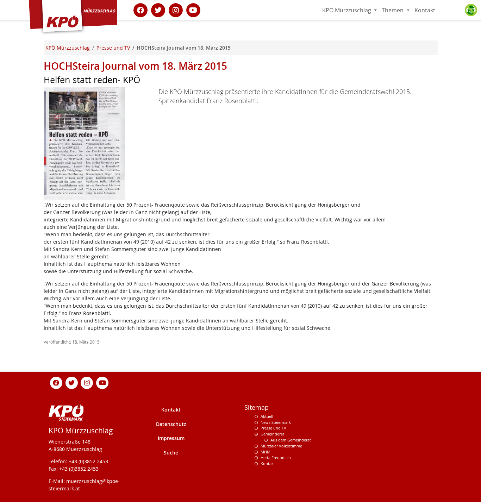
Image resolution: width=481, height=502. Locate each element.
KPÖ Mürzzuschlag (347, 10)
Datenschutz (171, 424)
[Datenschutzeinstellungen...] (471, 10)
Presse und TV (273, 428)
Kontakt (424, 10)
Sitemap (256, 407)
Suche (171, 452)
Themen (393, 10)
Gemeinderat (272, 434)
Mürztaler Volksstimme (281, 445)
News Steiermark (276, 422)
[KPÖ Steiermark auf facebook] (140, 9)
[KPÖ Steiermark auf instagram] (176, 9)
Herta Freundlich (276, 457)
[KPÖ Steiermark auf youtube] (193, 9)
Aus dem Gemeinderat (290, 440)
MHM (265, 451)
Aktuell (267, 416)
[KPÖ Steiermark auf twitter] (158, 9)
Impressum (171, 438)
